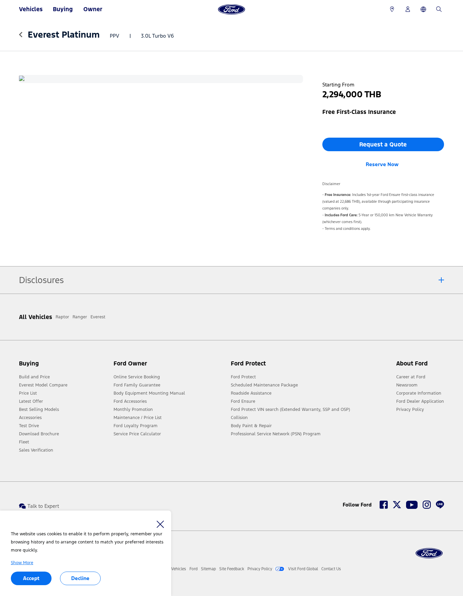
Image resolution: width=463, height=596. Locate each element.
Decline (80, 578)
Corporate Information (418, 393)
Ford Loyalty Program (136, 426)
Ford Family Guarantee (137, 385)
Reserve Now (382, 164)
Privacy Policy (410, 409)
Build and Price (34, 377)
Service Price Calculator (137, 434)
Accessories (30, 417)
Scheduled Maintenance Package (264, 385)
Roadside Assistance (251, 393)
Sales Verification (36, 450)
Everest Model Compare (43, 385)
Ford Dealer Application (420, 401)
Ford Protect (243, 377)
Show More (22, 562)
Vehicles (31, 9)
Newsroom (407, 385)
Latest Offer (31, 401)
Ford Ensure (243, 401)
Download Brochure (39, 434)
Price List (28, 393)
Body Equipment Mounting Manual (149, 393)
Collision (239, 417)
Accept (31, 578)
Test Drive (29, 426)
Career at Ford (410, 377)
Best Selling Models (39, 409)
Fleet (24, 442)
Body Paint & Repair (251, 426)
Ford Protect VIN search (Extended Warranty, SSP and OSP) (290, 409)
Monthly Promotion (133, 409)
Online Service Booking (137, 377)
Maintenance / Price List (138, 417)
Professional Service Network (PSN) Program (276, 434)
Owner (92, 9)
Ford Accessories (130, 401)
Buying (63, 9)
